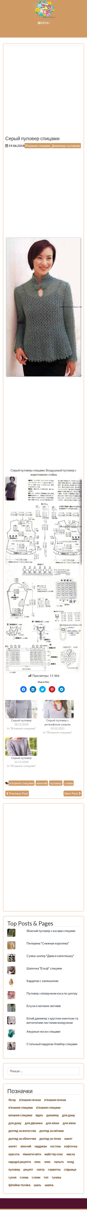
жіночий (41, 783)
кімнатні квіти (32, 1154)
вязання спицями (20, 1115)
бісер (12, 1099)
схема (68, 783)
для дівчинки (33, 1123)
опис (37, 1161)
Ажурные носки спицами (43, 1031)
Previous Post (18, 793)
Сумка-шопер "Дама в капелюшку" (50, 956)
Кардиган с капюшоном (42, 981)
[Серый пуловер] (21, 709)
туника (56, 1177)
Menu (44, 23)
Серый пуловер (21, 720)
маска (70, 1154)
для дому (68, 1115)
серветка (54, 1169)
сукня (12, 1177)
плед (70, 1161)
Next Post (71, 793)
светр (40, 1169)
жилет (12, 1146)
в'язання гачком (30, 1099)
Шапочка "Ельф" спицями (44, 968)
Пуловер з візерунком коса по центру (52, 993)
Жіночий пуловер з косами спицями (51, 931)
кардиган (40, 1146)
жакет (68, 1138)
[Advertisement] (43, 92)
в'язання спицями (21, 783)
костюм (55, 1146)
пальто (59, 1161)
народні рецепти (19, 1161)
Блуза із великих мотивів (44, 1006)
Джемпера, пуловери (66, 145)
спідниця (70, 1169)
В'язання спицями (37, 145)
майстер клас (53, 1154)
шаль (37, 1185)
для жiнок (52, 1123)
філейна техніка (19, 1185)
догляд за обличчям (22, 1138)
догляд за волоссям (22, 1130)
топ (46, 1177)
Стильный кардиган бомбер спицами (52, 1044)
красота (13, 1154)
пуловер (56, 783)
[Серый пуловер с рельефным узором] (57, 709)
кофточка (70, 1146)
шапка (49, 1185)
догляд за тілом (50, 1138)
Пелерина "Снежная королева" (48, 943)
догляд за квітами (51, 1130)
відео (39, 1115)
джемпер (52, 1115)
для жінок (69, 1123)
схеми (36, 1177)
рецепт (28, 1169)
